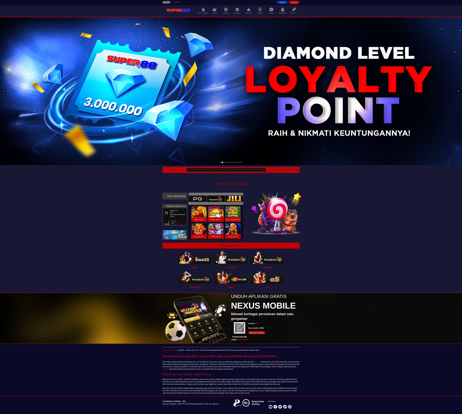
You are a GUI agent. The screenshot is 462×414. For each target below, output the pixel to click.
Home (164, 350)
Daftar (294, 2)
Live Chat (166, 2)
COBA (199, 209)
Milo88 (231, 287)
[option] (220, 162)
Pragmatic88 (231, 267)
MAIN (199, 214)
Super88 (257, 362)
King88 (195, 267)
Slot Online (172, 350)
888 (267, 287)
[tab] (198, 198)
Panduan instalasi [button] (256, 333)
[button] (4, 91)
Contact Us (177, 2)
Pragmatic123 (195, 287)
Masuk (282, 2)
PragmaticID (267, 267)
